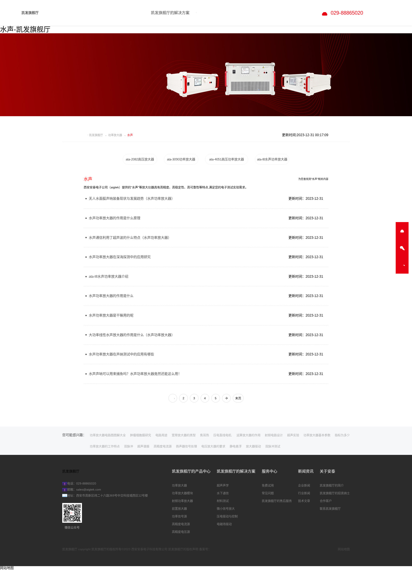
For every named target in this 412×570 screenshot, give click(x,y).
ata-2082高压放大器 (140, 159)
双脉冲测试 (272, 446)
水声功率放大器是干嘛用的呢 (111, 315)
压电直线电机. (222, 435)
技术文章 (304, 501)
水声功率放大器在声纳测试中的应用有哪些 (121, 354)
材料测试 (223, 501)
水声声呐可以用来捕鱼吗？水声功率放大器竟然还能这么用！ (135, 374)
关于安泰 (327, 471)
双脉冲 (128, 446)
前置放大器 (179, 508)
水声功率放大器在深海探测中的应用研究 (120, 257)
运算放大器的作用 (248, 435)
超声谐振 (143, 446)
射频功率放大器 (182, 501)
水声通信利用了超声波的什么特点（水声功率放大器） (130, 237)
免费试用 (268, 485)
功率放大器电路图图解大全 (108, 435)
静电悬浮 (236, 446)
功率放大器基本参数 (316, 435)
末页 (238, 398)
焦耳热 (204, 435)
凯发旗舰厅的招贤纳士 (335, 493)
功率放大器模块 (182, 493)
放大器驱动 (253, 446)
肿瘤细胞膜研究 (140, 435)
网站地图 (344, 549)
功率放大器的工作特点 (105, 446)
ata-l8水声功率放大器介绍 (108, 276)
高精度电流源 (163, 446)
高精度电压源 (181, 531)
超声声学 (223, 485)
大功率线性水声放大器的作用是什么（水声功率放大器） (132, 335)
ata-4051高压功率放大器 (226, 159)
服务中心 (269, 471)
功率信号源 (179, 516)
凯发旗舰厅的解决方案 (236, 471)
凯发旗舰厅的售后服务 (277, 501)
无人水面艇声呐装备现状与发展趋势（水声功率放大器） (132, 198)
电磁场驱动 (224, 524)
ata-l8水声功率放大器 (272, 159)
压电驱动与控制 (227, 516)
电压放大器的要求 (213, 446)
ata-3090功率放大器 (181, 159)
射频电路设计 (274, 435)
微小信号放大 (226, 508)
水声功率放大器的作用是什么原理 (114, 218)
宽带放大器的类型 (184, 435)
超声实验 (293, 435)
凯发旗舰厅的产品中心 (191, 471)
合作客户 (326, 501)
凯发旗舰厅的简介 (332, 485)
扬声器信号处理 (186, 446)
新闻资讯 (306, 471)
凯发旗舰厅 (30, 13)
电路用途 (161, 435)
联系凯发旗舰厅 (330, 508)
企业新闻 (304, 485)
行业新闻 (304, 493)
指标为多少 (342, 435)
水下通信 (223, 493)
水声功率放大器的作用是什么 (111, 296)
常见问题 (268, 493)
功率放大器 (115, 135)
